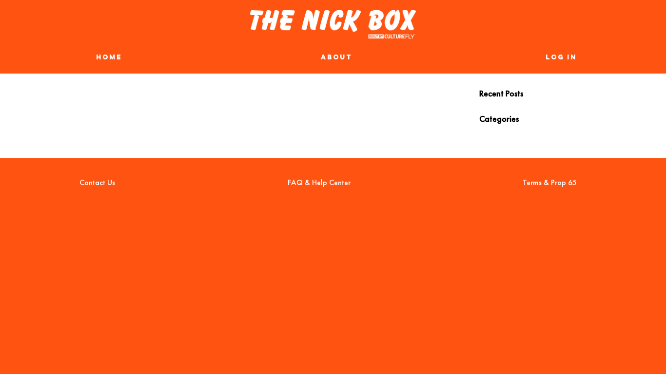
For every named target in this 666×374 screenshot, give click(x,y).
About (336, 58)
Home (109, 58)
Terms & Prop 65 (550, 182)
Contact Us (97, 182)
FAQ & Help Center (319, 182)
